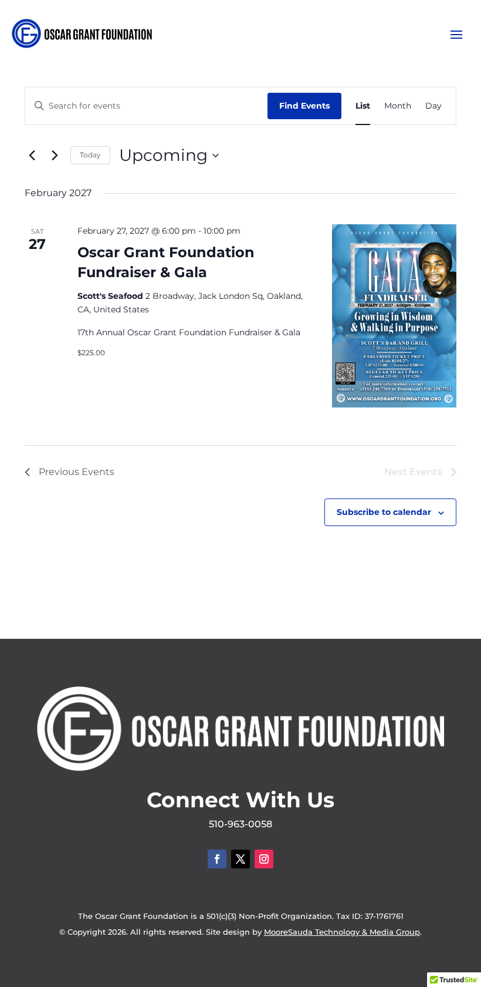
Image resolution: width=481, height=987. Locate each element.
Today (90, 154)
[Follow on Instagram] (264, 859)
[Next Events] (55, 156)
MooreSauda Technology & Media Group (342, 932)
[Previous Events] (32, 156)
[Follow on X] (240, 859)
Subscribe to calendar (384, 512)
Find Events (304, 105)
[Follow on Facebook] (217, 859)
